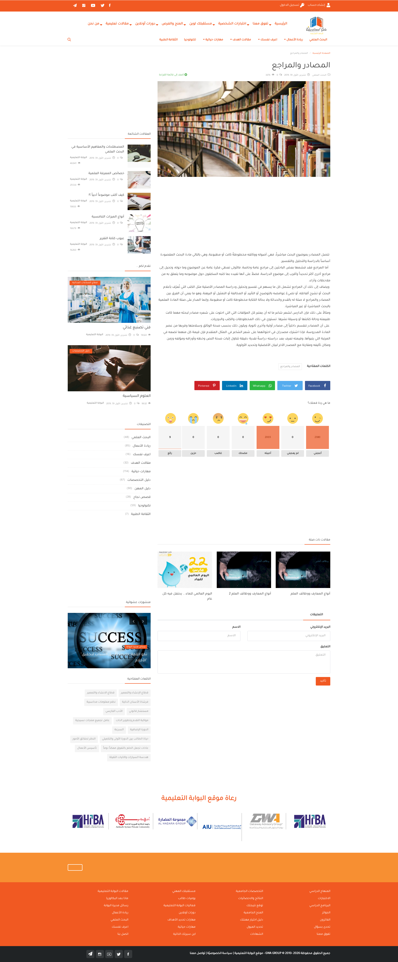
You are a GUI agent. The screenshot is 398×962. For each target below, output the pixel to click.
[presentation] (133, 620)
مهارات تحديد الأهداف (181, 920)
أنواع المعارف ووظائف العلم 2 (250, 594)
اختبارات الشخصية (232, 24)
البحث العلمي (318, 40)
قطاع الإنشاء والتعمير (134, 693)
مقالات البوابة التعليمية (113, 891)
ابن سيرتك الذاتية (184, 934)
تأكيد (323, 681)
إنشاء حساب (317, 5)
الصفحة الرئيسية (321, 53)
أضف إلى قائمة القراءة (171, 75)
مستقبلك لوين (200, 24)
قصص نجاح (142, 497)
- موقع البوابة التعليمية (249, 953)
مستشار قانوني (138, 711)
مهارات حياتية (214, 40)
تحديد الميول (255, 927)
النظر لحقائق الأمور (84, 739)
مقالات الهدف (241, 40)
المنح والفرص (172, 24)
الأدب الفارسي (114, 711)
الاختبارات (324, 898)
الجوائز (326, 912)
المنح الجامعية (253, 912)
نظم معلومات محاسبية (101, 702)
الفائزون (325, 920)
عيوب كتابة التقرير (112, 238)
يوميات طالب (187, 898)
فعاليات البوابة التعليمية (180, 905)
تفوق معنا (260, 24)
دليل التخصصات (139, 480)
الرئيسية (281, 24)
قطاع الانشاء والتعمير (100, 693)
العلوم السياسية (137, 396)
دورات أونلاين (145, 24)
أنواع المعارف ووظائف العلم (310, 594)
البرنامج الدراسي (319, 905)
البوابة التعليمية (78, 157)
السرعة (119, 729)
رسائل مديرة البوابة (135, 647)
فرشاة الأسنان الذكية (135, 702)
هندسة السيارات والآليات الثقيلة (128, 757)
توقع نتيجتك (254, 905)
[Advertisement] (244, 210)
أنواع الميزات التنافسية (108, 217)
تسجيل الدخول (289, 5)
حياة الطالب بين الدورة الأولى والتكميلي (125, 739)
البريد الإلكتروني (320, 627)
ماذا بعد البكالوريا (117, 898)
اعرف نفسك (268, 40)
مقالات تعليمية (117, 24)
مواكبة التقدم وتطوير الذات (132, 720)
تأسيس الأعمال (87, 748)
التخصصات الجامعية (249, 891)
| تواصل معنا (198, 953)
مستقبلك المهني (184, 891)
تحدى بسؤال (322, 927)
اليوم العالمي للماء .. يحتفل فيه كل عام (187, 596)
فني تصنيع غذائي (137, 328)
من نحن (93, 24)
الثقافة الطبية (168, 40)
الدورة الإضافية (139, 729)
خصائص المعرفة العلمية (106, 173)
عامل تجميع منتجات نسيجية (92, 720)
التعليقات (316, 614)
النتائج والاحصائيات (250, 898)
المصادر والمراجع (290, 366)
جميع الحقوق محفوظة (297, 953)
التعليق (325, 646)
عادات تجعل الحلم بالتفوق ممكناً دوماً (125, 748)
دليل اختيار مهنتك (251, 920)
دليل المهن (143, 488)
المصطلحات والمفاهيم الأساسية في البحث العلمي (97, 149)
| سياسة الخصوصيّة (220, 953)
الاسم (236, 627)
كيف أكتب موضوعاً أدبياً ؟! (106, 195)
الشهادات (256, 934)
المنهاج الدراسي (319, 891)
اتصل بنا (122, 934)
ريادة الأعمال (294, 40)
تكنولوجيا (190, 40)
